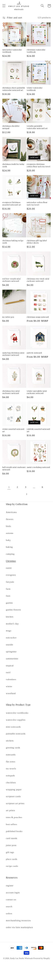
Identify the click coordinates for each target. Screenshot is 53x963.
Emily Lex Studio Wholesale (21, 958)
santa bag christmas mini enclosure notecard (13, 354)
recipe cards (12, 866)
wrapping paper (14, 789)
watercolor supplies (15, 720)
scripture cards (13, 796)
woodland (11, 693)
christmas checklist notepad (10, 127)
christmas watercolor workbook (36, 51)
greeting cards (13, 747)
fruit (8, 596)
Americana (11, 512)
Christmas (11, 561)
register (9, 885)
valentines (11, 679)
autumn (9, 533)
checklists (11, 782)
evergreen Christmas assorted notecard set (11, 203)
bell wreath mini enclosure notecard (14, 468)
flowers (9, 519)
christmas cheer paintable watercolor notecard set (13, 89)
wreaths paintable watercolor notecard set (37, 127)
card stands (11, 838)
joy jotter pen (8, 317)
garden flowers (13, 610)
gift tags (10, 852)
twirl (8, 672)
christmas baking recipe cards (13, 241)
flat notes (10, 761)
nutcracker (11, 637)
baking (9, 547)
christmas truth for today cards (13, 165)
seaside (9, 644)
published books (14, 831)
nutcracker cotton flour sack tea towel (37, 203)
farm (8, 589)
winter (9, 686)
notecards (11, 754)
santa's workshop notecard (38, 467)
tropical (10, 665)
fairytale (10, 582)
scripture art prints (15, 803)
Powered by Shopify (41, 958)
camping (10, 554)
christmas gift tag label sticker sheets (37, 241)
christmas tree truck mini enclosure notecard (38, 280)
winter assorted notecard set (13, 430)
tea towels (11, 768)
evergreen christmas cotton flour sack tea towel (38, 165)
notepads (10, 775)
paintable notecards (15, 733)
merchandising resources (18, 920)
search (9, 906)
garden (9, 603)
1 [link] (9, 487)
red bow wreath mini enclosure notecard (11, 280)
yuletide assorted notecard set (38, 430)
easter (9, 568)
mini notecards (13, 727)
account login (13, 892)
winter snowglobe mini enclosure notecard (37, 392)
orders (9, 913)
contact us (11, 899)
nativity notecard (34, 353)
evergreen (11, 575)
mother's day (12, 623)
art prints (10, 810)
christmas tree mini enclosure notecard (11, 392)
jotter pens (11, 845)
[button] (3, 5)
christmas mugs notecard (38, 317)
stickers (10, 740)
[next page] (26, 494)
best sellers (11, 824)
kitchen (9, 616)
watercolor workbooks (17, 713)
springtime (11, 651)
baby (8, 540)
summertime (12, 658)
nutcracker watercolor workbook (12, 51)
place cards (11, 859)
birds (8, 526)
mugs (8, 630)
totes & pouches (14, 817)
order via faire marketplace (19, 927)
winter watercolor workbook (34, 89)
